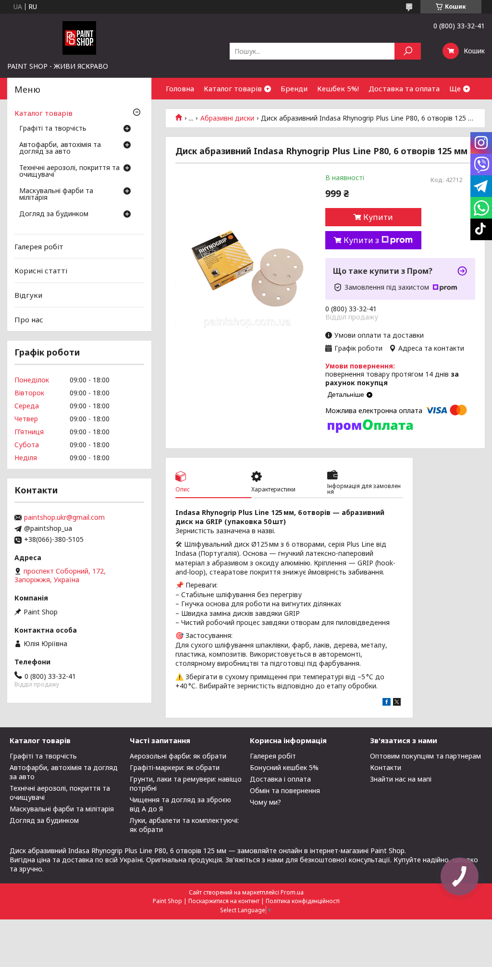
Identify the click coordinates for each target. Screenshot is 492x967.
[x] (397, 703)
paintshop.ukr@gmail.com (64, 517)
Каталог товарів (233, 88)
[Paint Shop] (79, 37)
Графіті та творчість (52, 129)
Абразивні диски (227, 118)
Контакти (385, 767)
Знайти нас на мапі (400, 778)
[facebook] (386, 703)
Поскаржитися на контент (223, 901)
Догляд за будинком (53, 214)
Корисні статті (40, 270)
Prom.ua (292, 892)
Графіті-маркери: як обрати (175, 767)
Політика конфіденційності (303, 901)
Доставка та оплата (404, 88)
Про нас (28, 319)
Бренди (294, 88)
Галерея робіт (38, 246)
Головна (180, 88)
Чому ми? (265, 802)
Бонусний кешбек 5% (284, 767)
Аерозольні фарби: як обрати (178, 755)
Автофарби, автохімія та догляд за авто (60, 148)
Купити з (361, 240)
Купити (378, 217)
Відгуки (28, 295)
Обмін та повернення (285, 790)
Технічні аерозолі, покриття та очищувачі (69, 171)
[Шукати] (407, 51)
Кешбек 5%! (338, 88)
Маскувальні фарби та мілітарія (56, 194)
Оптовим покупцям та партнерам (425, 755)
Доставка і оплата (280, 778)
